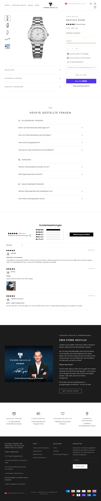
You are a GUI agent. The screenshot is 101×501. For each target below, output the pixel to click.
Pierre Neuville (72, 17)
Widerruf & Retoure (39, 458)
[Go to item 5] (7, 46)
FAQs (55, 448)
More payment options (81, 86)
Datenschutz (37, 454)
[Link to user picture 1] (11, 286)
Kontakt (56, 451)
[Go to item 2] (7, 25)
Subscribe (80, 466)
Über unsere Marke (70, 391)
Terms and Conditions (41, 448)
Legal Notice (37, 451)
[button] (70, 24)
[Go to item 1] (7, 18)
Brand (30, 5)
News (37, 5)
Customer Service (19, 5)
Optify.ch (44, 494)
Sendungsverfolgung (60, 454)
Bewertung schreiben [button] (81, 234)
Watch (7, 5)
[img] (10, 250)
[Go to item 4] (7, 39)
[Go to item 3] (7, 32)
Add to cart (81, 75)
